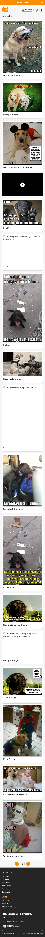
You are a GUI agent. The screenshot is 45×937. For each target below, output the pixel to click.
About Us (5, 904)
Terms (23, 933)
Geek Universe (7, 889)
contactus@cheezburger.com (14, 921)
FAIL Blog (5, 879)
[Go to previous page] (17, 864)
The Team (5, 901)
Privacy (28, 933)
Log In (41, 3)
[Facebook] (41, 9)
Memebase (6, 882)
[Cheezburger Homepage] (22, 927)
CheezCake (6, 892)
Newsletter (28, 10)
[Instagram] (36, 9)
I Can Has (5, 876)
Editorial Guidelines (9, 907)
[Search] (6, 2)
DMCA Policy (40, 933)
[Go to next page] (28, 864)
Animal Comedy (23, 3)
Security (33, 933)
